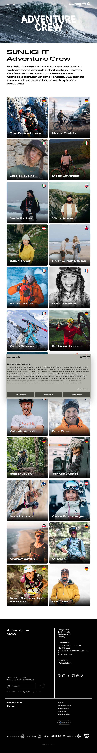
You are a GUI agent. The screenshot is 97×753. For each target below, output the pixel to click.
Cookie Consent (62, 711)
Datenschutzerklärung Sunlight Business (21, 381)
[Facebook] (64, 676)
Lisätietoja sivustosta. (64, 705)
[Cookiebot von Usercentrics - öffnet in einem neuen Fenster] (81, 357)
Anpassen (47, 394)
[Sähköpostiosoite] (21, 687)
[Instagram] (59, 676)
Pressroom (60, 703)
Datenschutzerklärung (76, 378)
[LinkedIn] (73, 676)
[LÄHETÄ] (39, 686)
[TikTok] (82, 676)
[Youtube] (68, 676)
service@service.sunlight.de (69, 645)
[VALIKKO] (8, 4)
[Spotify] (78, 676)
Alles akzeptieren (76, 394)
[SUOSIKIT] (14, 4)
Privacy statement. (63, 708)
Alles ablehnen (21, 394)
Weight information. (63, 714)
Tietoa (10, 706)
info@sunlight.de (64, 663)
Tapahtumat (14, 703)
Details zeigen (81, 389)
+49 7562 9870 (63, 648)
